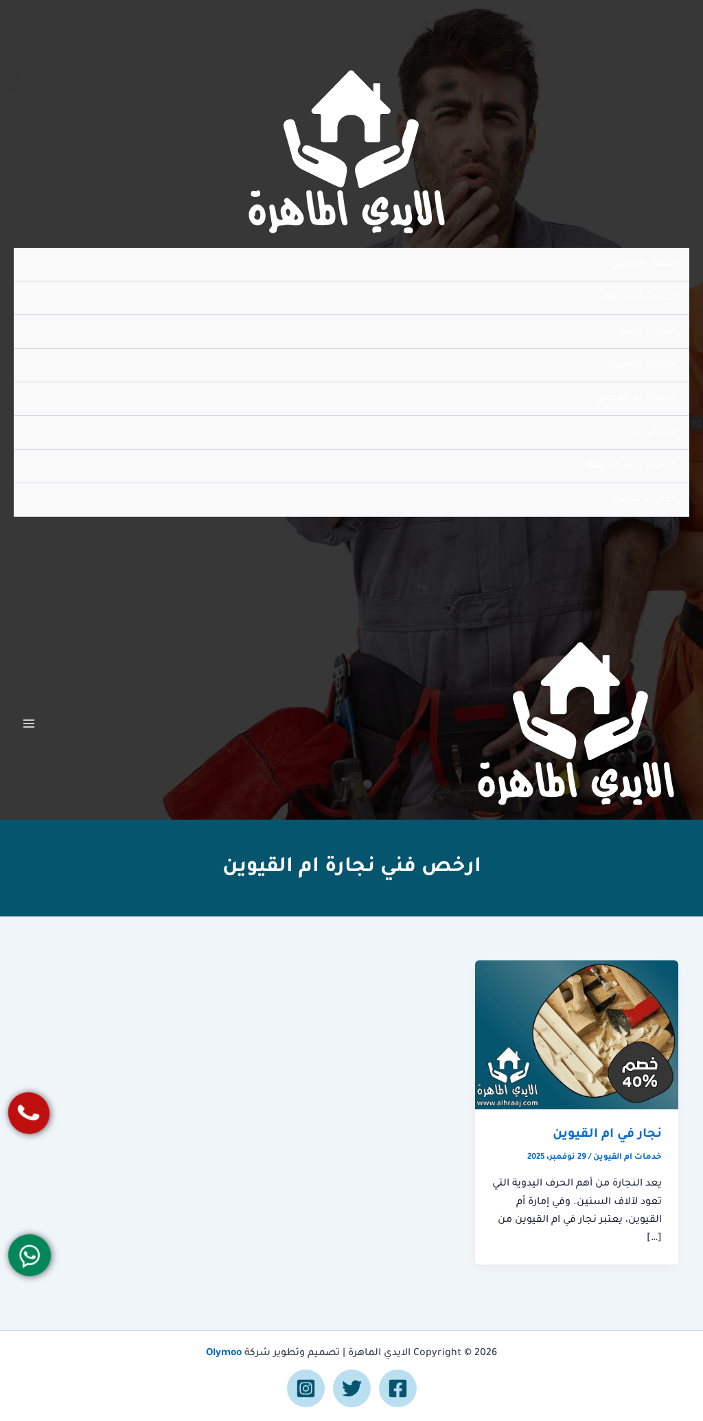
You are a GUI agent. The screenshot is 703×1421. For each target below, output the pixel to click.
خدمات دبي (651, 432)
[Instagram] (306, 1388)
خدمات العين (646, 331)
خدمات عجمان (643, 499)
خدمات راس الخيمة (632, 466)
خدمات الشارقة (641, 297)
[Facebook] (398, 1388)
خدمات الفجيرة (642, 365)
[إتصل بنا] (29, 1113)
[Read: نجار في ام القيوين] (576, 1035)
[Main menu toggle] (29, 723)
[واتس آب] (29, 1255)
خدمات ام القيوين (636, 398)
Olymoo (224, 1353)
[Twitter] (352, 1388)
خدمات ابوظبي (643, 264)
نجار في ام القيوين (607, 1135)
